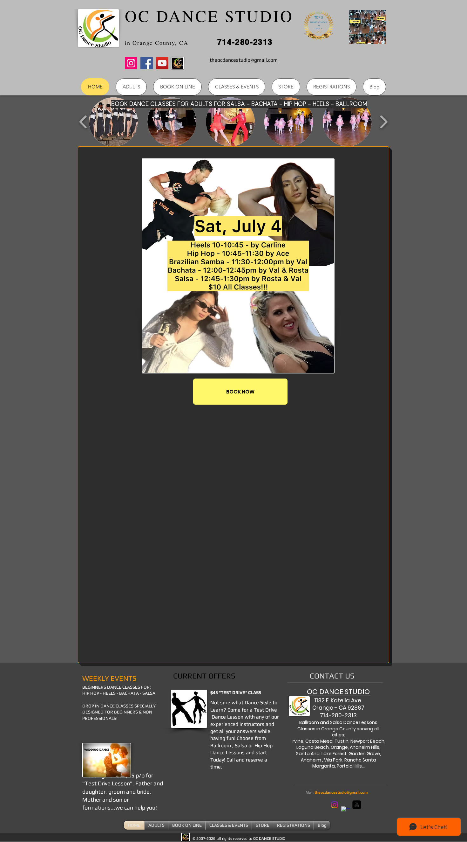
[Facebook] (146, 63)
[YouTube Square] (356, 804)
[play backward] (83, 121)
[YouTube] (162, 63)
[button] (113, 121)
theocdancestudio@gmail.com (341, 792)
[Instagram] (131, 63)
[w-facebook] (345, 810)
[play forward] (383, 121)
